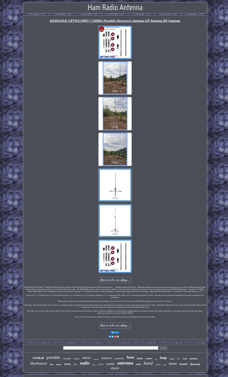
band (148, 363)
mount (183, 364)
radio (85, 363)
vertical (38, 358)
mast (156, 359)
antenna (125, 363)
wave (178, 359)
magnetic (96, 359)
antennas (194, 358)
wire (75, 364)
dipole (115, 368)
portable (53, 357)
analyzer (76, 358)
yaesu (67, 364)
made (140, 358)
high (185, 359)
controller (67, 358)
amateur (106, 358)
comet (171, 359)
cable (164, 365)
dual (51, 364)
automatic (119, 358)
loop (163, 358)
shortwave (38, 363)
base (130, 357)
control (157, 365)
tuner (173, 363)
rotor (138, 364)
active (101, 364)
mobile (110, 364)
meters (59, 364)
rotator (148, 358)
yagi (93, 365)
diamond (195, 364)
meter (86, 358)
